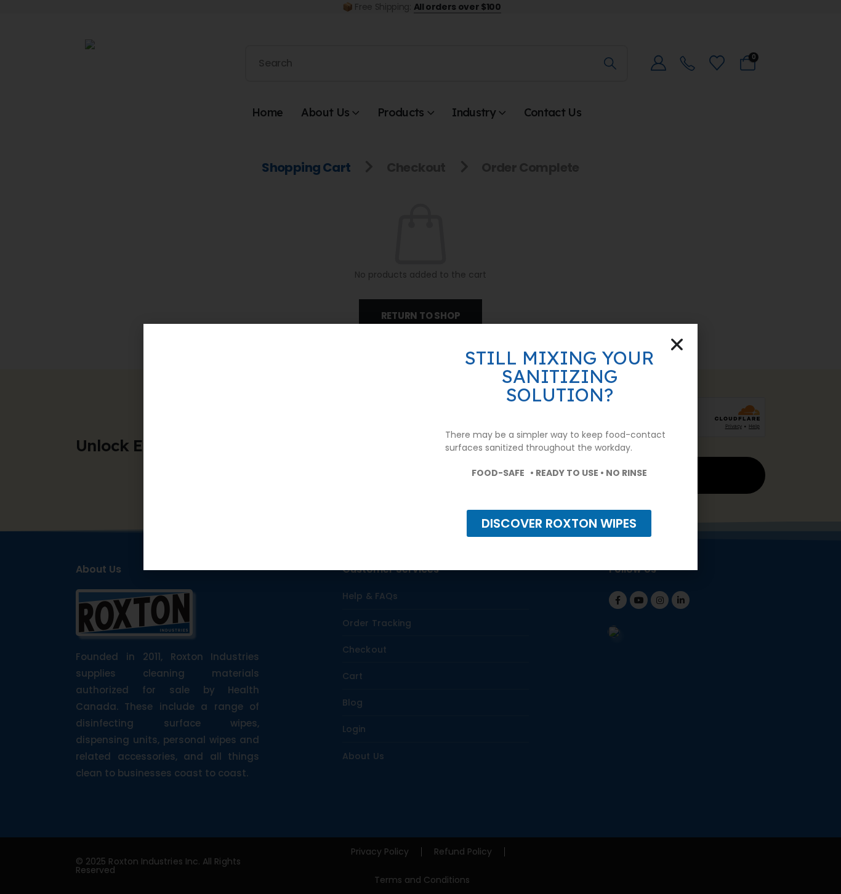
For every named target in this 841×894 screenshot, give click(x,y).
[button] (677, 344)
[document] (420, 447)
